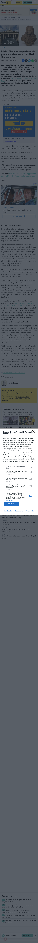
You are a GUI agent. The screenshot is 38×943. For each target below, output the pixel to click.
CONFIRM (11, 504)
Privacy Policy (30, 511)
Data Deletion (8, 511)
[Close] (34, 432)
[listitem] (19, 467)
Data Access (19, 511)
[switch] (30, 472)
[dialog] (19, 471)
